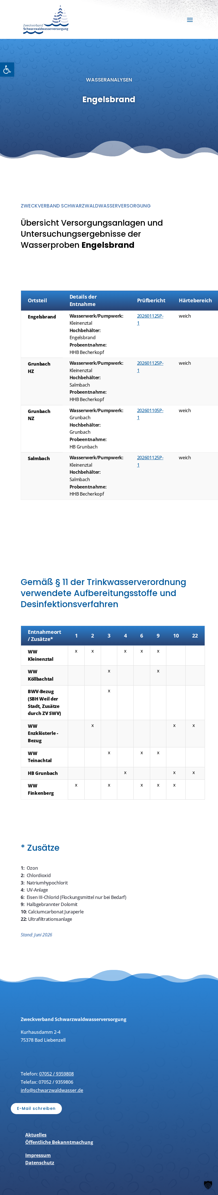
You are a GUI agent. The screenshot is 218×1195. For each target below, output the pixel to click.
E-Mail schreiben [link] (36, 1108)
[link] (7, 69)
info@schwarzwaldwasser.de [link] (52, 1090)
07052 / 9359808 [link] (56, 1074)
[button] (189, 19)
